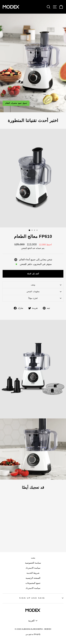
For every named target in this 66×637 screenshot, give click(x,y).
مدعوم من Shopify (32, 634)
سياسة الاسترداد (33, 568)
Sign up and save (32, 598)
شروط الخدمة (33, 573)
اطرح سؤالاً (33, 298)
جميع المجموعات (32, 583)
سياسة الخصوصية (33, 563)
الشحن (24, 248)
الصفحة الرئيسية (33, 578)
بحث (33, 558)
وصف (33, 285)
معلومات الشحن (33, 291)
